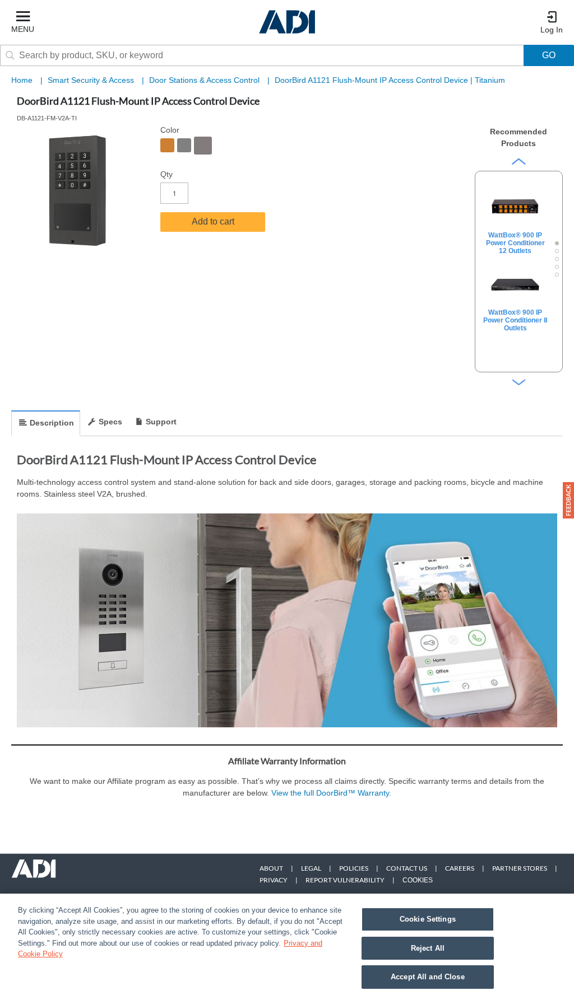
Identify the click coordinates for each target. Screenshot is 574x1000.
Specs (110, 421)
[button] (568, 500)
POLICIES (353, 868)
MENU (22, 29)
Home (22, 80)
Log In (551, 29)
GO (549, 55)
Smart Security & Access (92, 80)
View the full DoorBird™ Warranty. (331, 792)
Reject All (428, 948)
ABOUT (271, 868)
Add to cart (213, 221)
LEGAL (311, 868)
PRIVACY (274, 880)
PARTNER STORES (519, 868)
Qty (166, 174)
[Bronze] (167, 145)
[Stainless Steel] (184, 145)
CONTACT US (406, 868)
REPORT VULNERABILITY (345, 880)
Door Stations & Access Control (205, 80)
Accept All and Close (428, 977)
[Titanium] (203, 146)
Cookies (417, 880)
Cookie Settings (428, 919)
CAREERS (459, 868)
